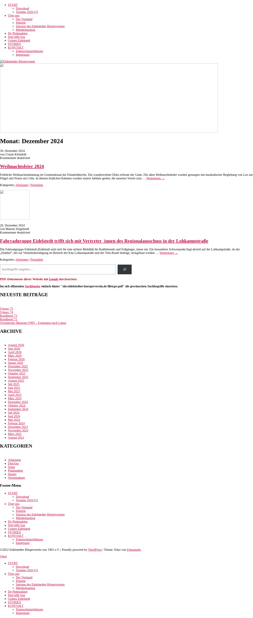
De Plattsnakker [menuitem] (18, 591)
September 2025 (18, 377)
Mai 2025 (14, 391)
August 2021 (16, 437)
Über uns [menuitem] (13, 573)
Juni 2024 (14, 416)
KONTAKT (16, 47)
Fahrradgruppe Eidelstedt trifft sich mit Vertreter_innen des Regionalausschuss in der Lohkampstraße (104, 240)
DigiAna (13, 463)
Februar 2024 (16, 423)
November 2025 (18, 370)
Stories (12, 474)
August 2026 (16, 345)
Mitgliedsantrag (25, 29)
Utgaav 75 (6, 308)
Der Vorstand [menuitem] (24, 577)
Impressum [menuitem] (22, 613)
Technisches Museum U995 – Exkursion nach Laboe (33, 323)
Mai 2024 (14, 419)
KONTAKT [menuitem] (16, 606)
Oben (3, 556)
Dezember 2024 (18, 402)
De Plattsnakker (18, 33)
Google (54, 279)
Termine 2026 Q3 (27, 12)
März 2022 (15, 434)
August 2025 (16, 380)
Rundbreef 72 (8, 319)
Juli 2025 (13, 384)
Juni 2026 (14, 348)
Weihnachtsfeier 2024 (22, 166)
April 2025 (15, 395)
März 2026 (15, 355)
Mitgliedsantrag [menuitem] (25, 588)
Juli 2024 (13, 412)
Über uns (13, 15)
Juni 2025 (14, 387)
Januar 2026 (15, 362)
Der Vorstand (24, 19)
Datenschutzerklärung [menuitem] (29, 609)
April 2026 (15, 352)
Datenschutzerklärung (29, 51)
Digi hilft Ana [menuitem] (16, 595)
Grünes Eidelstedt (19, 40)
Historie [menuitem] (21, 581)
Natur (11, 467)
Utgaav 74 (6, 312)
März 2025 (15, 398)
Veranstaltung (16, 477)
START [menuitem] (13, 563)
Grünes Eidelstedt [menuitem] (19, 598)
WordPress (95, 549)
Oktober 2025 (16, 373)
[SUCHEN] (125, 269)
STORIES (14, 44)
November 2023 (18, 430)
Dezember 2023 (18, 427)
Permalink (36, 185)
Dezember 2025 (18, 366)
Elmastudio (134, 549)
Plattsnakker (15, 470)
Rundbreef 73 (8, 315)
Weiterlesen (155, 178)
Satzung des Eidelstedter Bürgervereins (40, 26)
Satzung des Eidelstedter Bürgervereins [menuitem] (40, 584)
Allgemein (21, 185)
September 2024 (18, 409)
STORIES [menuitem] (14, 602)
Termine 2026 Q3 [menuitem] (27, 570)
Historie (21, 22)
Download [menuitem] (22, 566)
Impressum (22, 54)
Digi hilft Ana (16, 37)
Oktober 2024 (16, 405)
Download (22, 8)
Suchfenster (33, 286)
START (13, 5)
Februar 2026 (16, 359)
